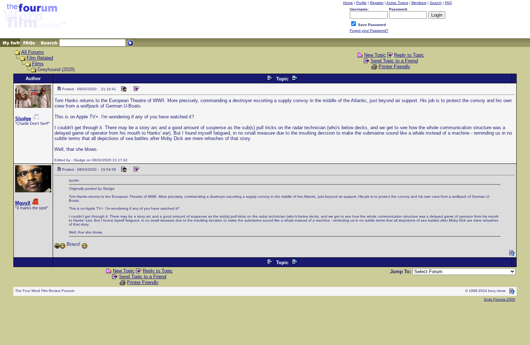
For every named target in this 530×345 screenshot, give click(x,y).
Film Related (40, 58)
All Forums (32, 52)
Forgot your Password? (369, 30)
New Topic (375, 55)
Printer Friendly (394, 66)
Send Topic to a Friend (394, 61)
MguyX (23, 203)
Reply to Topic (409, 55)
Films (38, 63)
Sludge (23, 118)
